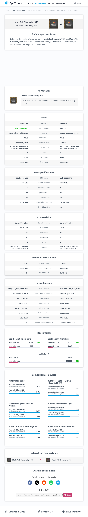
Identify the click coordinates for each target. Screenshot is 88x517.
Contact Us (47, 511)
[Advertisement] (44, 68)
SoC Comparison (18, 10)
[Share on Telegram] (58, 482)
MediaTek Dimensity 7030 (32, 95)
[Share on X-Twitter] (37, 482)
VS (41, 460)
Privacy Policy (73, 511)
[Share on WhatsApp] (51, 482)
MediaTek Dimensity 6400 (22, 460)
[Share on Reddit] (44, 482)
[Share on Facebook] (30, 482)
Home (30, 3)
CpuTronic (15, 3)
